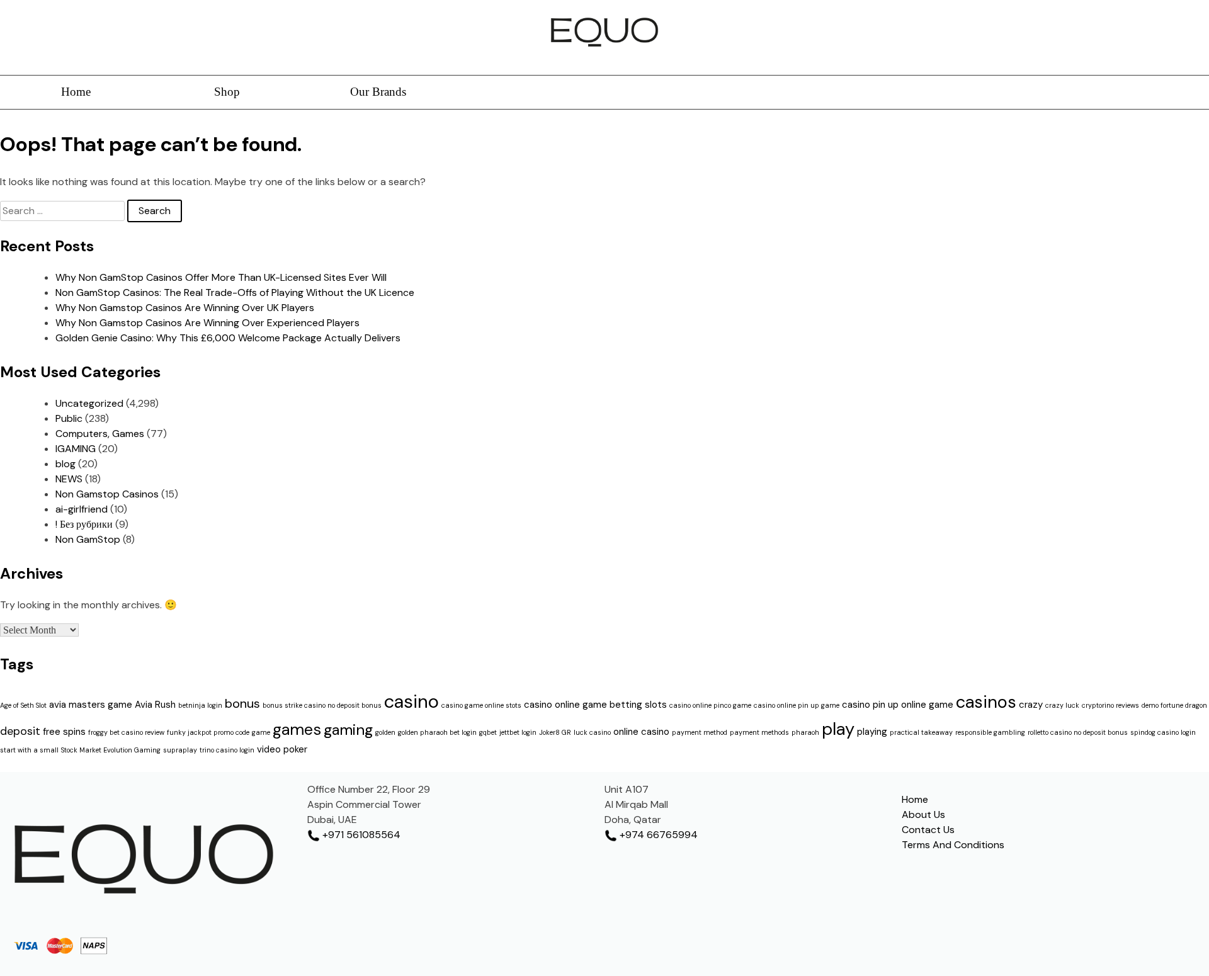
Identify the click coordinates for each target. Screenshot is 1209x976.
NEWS (68, 478)
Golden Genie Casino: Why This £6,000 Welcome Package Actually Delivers (227, 337)
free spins (64, 731)
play (838, 729)
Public (68, 418)
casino (411, 701)
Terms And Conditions (953, 844)
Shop (227, 91)
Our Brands (378, 91)
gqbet (488, 732)
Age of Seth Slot (23, 705)
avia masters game (90, 704)
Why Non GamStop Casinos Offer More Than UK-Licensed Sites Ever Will (221, 277)
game (261, 732)
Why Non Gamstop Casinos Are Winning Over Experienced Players (207, 322)
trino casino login (227, 750)
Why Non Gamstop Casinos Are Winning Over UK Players (184, 307)
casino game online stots (481, 705)
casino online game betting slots (595, 704)
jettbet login (517, 732)
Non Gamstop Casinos (107, 494)
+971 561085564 (360, 834)
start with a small (29, 750)
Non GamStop (87, 539)
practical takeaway (921, 732)
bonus (242, 703)
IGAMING (75, 448)
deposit (20, 731)
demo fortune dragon (1174, 705)
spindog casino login (1163, 732)
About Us (923, 814)
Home (76, 91)
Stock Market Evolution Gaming (111, 750)
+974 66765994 (657, 834)
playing (872, 731)
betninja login (200, 705)
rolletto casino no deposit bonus (1078, 732)
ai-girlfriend (81, 509)
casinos (986, 702)
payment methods (759, 732)
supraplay (180, 750)
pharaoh (805, 732)
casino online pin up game (796, 705)
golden (385, 732)
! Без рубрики (84, 524)
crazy (1031, 704)
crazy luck (1062, 705)
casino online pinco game (710, 705)
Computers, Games (99, 433)
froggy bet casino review (126, 732)
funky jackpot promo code (208, 732)
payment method (699, 732)
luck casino (592, 732)
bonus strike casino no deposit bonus (322, 705)
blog (65, 463)
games (297, 729)
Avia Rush (155, 704)
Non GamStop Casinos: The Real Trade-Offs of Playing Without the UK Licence (234, 292)
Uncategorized (89, 403)
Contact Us (928, 829)
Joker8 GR (555, 732)
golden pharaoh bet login (437, 732)
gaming (348, 729)
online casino (641, 731)
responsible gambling (990, 732)
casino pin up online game (897, 704)
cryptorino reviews (1110, 705)
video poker (282, 749)
